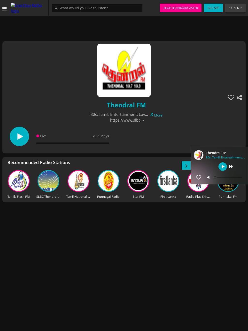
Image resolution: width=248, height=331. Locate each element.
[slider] (228, 177)
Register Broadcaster (180, 8)
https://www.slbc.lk (127, 120)
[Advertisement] (124, 27)
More (158, 115)
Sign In (234, 8)
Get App (213, 8)
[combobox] (98, 8)
